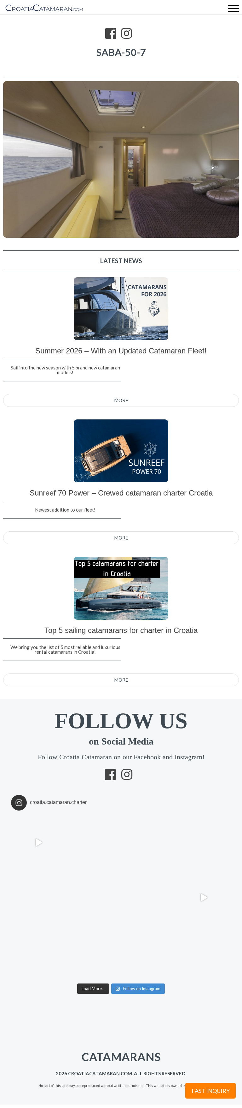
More (121, 400)
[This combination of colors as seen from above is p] (149, 898)
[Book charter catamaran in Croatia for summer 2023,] (149, 843)
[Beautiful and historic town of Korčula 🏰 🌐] (204, 843)
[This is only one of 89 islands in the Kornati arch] (94, 898)
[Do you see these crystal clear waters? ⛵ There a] (149, 953)
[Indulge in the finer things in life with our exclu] (39, 843)
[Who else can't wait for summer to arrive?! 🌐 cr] (204, 898)
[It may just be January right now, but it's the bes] (39, 898)
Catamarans (82, 1052)
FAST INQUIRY (211, 1090)
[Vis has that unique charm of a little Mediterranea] (204, 953)
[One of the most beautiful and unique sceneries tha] (39, 953)
